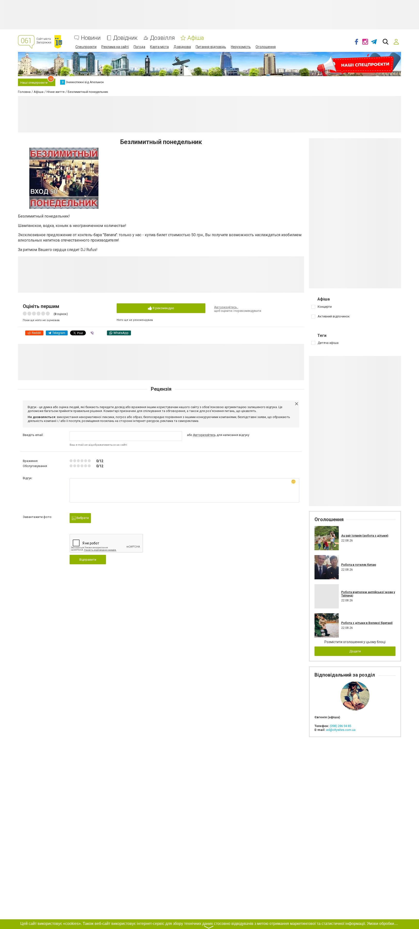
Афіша (195, 38)
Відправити (87, 559)
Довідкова (182, 47)
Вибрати (82, 518)
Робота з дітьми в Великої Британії (367, 623)
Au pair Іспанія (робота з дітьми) (364, 535)
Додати (355, 651)
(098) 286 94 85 (340, 726)
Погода (139, 47)
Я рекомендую (163, 308)
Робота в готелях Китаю (358, 564)
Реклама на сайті (115, 47)
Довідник (125, 38)
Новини (91, 38)
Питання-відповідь (211, 47)
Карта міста (159, 47)
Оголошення (266, 47)
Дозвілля (162, 38)
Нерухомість (241, 47)
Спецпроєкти (86, 47)
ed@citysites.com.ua (340, 730)
